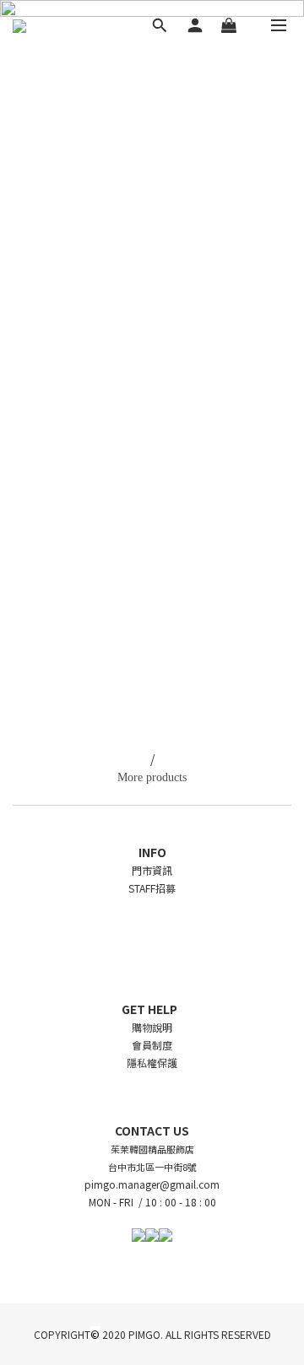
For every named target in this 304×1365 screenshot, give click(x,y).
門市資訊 (152, 870)
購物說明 (152, 1027)
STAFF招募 (152, 888)
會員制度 (152, 1045)
